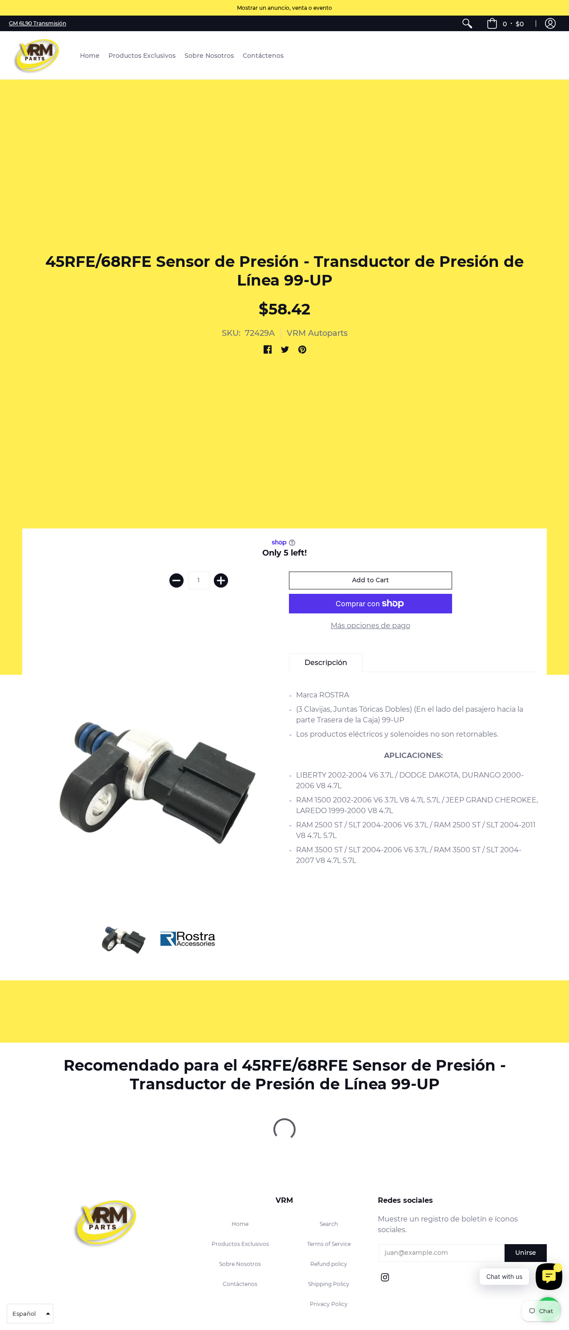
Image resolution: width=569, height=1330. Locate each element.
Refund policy (328, 1264)
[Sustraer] (176, 580)
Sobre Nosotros (240, 1264)
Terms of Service (329, 1244)
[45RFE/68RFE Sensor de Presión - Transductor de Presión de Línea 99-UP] (123, 939)
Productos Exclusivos (240, 1244)
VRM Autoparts (317, 333)
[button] (505, 23)
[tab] (326, 662)
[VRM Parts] (38, 55)
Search (329, 1224)
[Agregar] (221, 580)
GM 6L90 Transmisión (37, 23)
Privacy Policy (329, 1304)
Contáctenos (240, 1284)
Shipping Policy (328, 1284)
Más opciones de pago (370, 625)
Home (240, 1224)
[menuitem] (467, 23)
